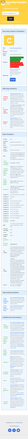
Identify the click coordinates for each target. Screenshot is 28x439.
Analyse (14, 341)
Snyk (17, 426)
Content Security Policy (15, 93)
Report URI (20, 344)
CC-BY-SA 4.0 (18, 422)
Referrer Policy (13, 118)
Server (11, 378)
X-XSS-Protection (14, 385)
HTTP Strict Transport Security (17, 322)
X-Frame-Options (14, 398)
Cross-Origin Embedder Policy (17, 297)
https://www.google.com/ (16, 48)
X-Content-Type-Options (16, 105)
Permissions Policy (14, 369)
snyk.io (8, 422)
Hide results (6, 22)
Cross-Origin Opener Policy (16, 350)
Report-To (12, 356)
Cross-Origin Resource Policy (17, 306)
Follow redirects (16, 22)
